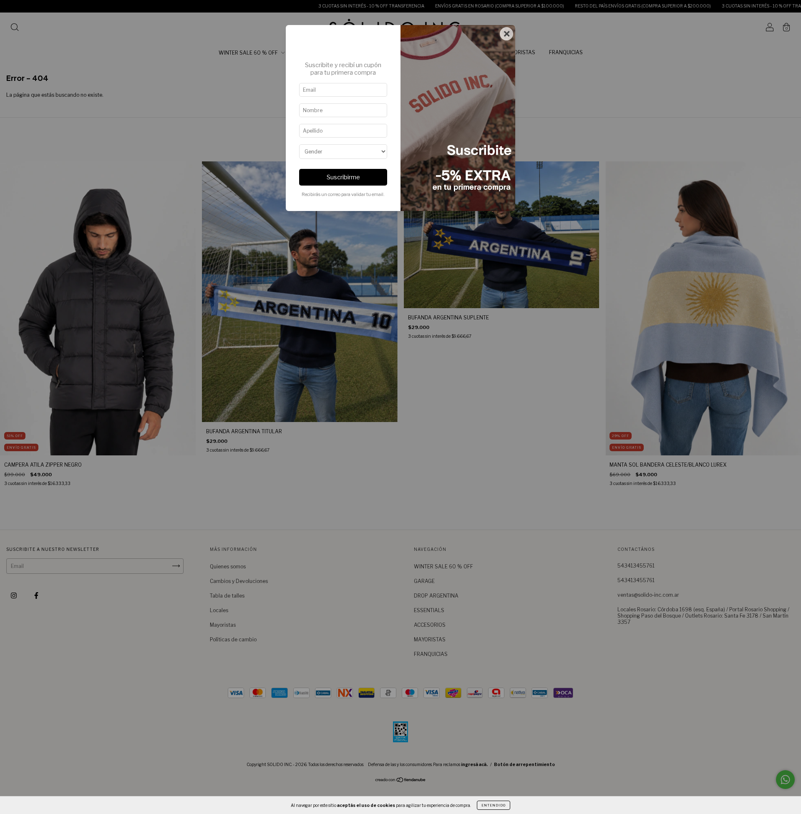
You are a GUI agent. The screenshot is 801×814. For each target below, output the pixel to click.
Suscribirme (343, 177)
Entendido (493, 805)
